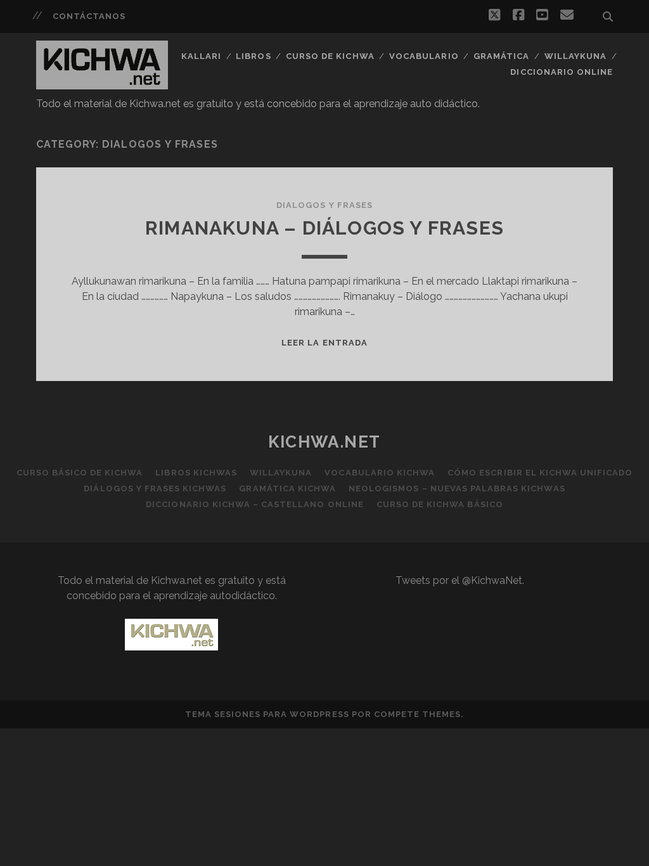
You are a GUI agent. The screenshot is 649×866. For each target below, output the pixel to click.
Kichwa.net (324, 441)
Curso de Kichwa (330, 56)
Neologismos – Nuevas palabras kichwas (457, 488)
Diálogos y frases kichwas (155, 488)
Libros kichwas (196, 472)
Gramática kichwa (287, 488)
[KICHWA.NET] (102, 83)
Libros (253, 56)
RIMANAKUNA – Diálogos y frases (324, 228)
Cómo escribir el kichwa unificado (540, 472)
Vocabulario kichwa (379, 472)
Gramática (501, 56)
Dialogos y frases (324, 205)
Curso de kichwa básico (439, 504)
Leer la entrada (324, 342)
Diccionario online (561, 72)
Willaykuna (575, 56)
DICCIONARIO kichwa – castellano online (255, 504)
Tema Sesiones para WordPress (267, 714)
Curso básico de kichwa (79, 472)
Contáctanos (89, 16)
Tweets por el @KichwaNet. (459, 580)
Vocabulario (423, 56)
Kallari (201, 56)
